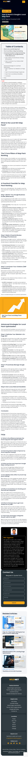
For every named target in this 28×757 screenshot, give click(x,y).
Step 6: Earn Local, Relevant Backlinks (13, 74)
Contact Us (14, 711)
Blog (9, 11)
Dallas (14, 722)
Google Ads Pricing (14, 709)
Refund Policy (6, 749)
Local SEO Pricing (14, 703)
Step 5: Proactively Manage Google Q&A (14, 72)
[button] (13, 316)
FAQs (5, 78)
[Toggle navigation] (23, 2)
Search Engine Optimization (14, 688)
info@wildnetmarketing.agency (14, 738)
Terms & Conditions (20, 749)
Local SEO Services (14, 691)
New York (14, 720)
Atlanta (14, 726)
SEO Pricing (14, 701)
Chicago (14, 728)
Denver (14, 724)
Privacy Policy (13, 749)
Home (4, 11)
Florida (14, 718)
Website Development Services (14, 693)
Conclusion (8, 76)
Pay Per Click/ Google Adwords (14, 690)
